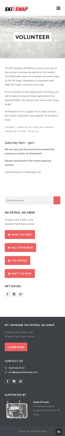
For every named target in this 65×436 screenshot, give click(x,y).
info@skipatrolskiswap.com (23, 372)
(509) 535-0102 (17, 368)
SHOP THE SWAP (22, 234)
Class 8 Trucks (41, 402)
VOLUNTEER (19, 260)
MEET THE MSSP (22, 273)
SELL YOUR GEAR (22, 247)
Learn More (16, 347)
